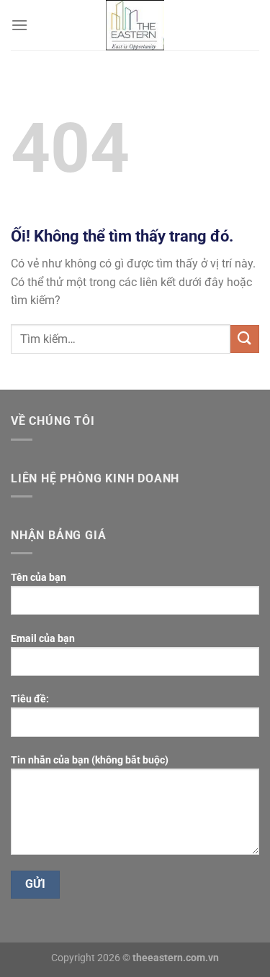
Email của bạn (43, 639)
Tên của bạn (38, 578)
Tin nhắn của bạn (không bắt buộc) (89, 760)
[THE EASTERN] (135, 25)
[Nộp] (244, 339)
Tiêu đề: (30, 699)
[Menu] (19, 24)
